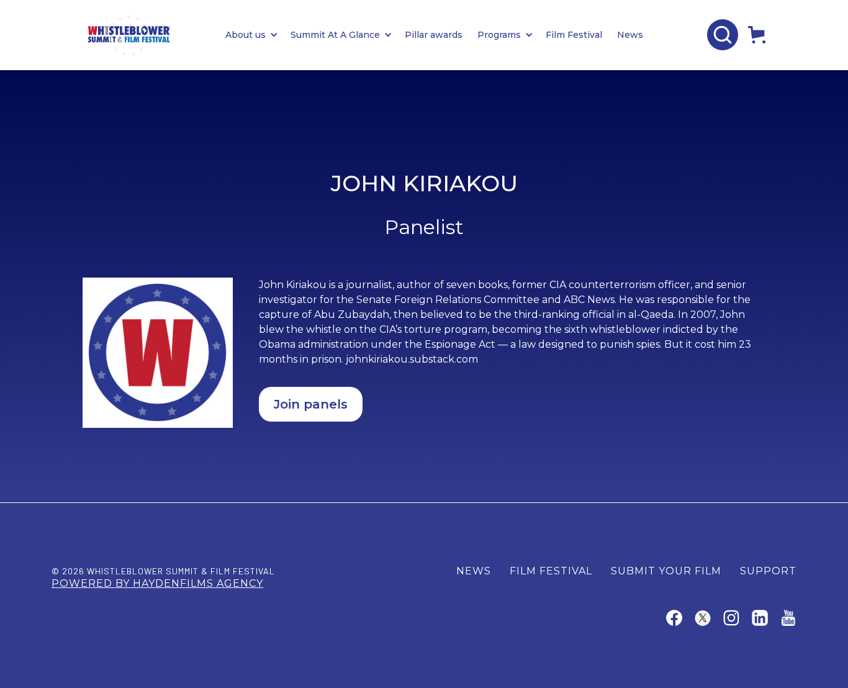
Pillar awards (433, 34)
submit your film (666, 571)
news (473, 571)
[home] (129, 35)
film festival (551, 571)
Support (768, 571)
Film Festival (574, 34)
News (630, 34)
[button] (258, 34)
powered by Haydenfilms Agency (157, 583)
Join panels (311, 404)
